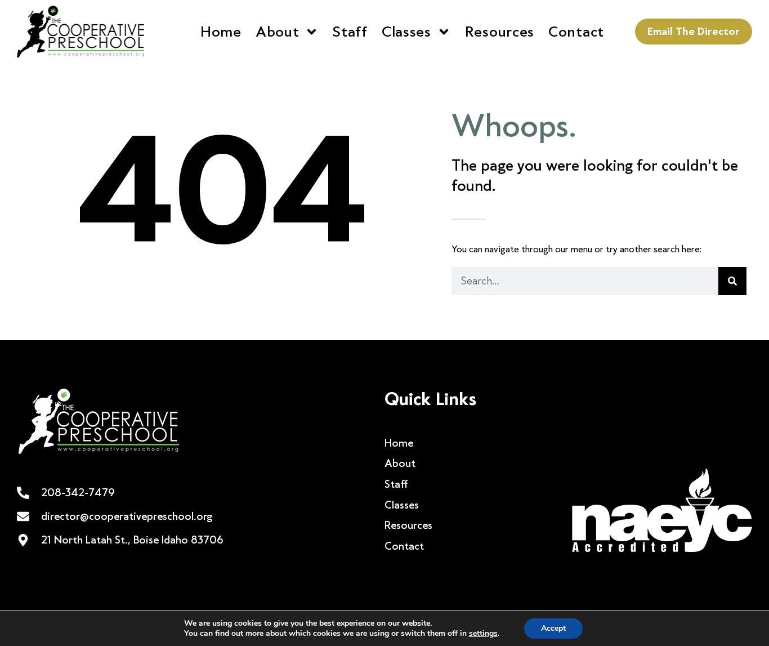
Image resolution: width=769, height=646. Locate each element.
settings (483, 634)
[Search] (732, 281)
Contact (576, 32)
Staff (350, 32)
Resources (499, 32)
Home (221, 32)
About (277, 32)
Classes (406, 32)
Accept (553, 628)
